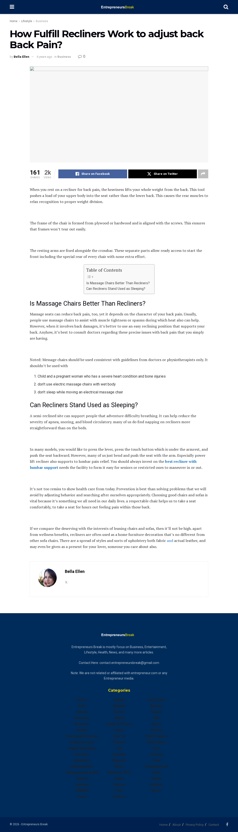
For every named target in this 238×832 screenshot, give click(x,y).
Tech (156, 748)
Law (119, 748)
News (119, 778)
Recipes (156, 706)
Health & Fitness (119, 724)
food (82, 796)
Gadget (119, 700)
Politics (119, 796)
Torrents (156, 754)
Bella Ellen (21, 56)
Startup (156, 730)
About (176, 824)
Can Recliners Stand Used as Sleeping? (115, 289)
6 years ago (44, 56)
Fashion (82, 778)
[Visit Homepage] (119, 7)
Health (119, 718)
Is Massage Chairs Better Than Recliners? (118, 283)
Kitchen (119, 742)
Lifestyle (26, 21)
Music (119, 766)
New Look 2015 (119, 772)
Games (119, 712)
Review (156, 712)
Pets (119, 790)
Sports (156, 724)
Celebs (81, 730)
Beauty (82, 712)
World (156, 790)
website (156, 784)
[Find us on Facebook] (227, 824)
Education (82, 760)
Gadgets (119, 706)
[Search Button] (226, 7)
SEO (156, 718)
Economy (82, 754)
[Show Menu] (12, 7)
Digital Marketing (81, 748)
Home (13, 21)
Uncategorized (156, 766)
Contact (213, 824)
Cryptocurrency (82, 742)
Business (42, 21)
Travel (156, 760)
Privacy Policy (195, 824)
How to (119, 736)
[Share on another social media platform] (203, 173)
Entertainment (82, 766)
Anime (82, 700)
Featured (82, 784)
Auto (82, 706)
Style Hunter (156, 742)
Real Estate (156, 700)
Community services (82, 736)
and (170, 540)
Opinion (119, 784)
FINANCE (82, 790)
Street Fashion (156, 736)
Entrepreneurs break (82, 772)
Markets (119, 760)
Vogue (156, 778)
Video (156, 772)
